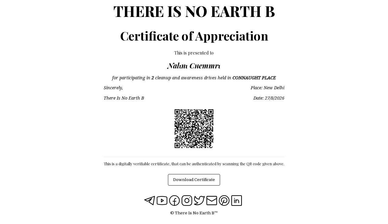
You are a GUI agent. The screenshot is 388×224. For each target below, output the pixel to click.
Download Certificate (194, 179)
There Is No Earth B (194, 11)
